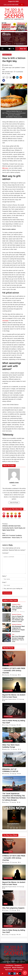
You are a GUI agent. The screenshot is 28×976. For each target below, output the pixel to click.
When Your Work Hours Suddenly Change (6, 607)
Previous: (13, 527)
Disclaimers (18, 965)
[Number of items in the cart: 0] (21, 4)
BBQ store (5, 168)
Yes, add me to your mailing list (12, 588)
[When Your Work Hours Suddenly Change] (14, 735)
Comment (5, 553)
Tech (13, 634)
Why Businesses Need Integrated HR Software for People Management (6, 627)
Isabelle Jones (8, 65)
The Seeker (6, 910)
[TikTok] (20, 973)
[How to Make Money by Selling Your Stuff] (14, 710)
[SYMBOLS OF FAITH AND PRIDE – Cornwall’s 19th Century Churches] (14, 658)
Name (4, 576)
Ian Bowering (6, 675)
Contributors (9, 965)
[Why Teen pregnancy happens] (14, 898)
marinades (5, 320)
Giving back (7, 967)
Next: (12, 535)
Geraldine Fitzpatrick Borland (10, 699)
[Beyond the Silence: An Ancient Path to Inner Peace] (14, 685)
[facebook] (9, 973)
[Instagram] (14, 973)
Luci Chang (6, 725)
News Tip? (23, 48)
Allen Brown (6, 802)
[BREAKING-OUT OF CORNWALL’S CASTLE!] (14, 759)
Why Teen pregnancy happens (13, 908)
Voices (5, 903)
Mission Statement (17, 967)
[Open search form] (13, 49)
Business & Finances (16, 614)
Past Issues (8, 969)
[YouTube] (17, 973)
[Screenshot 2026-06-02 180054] (14, 38)
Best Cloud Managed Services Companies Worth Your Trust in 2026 (6, 637)
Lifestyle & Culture (7, 54)
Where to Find (17, 969)
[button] (2, 48)
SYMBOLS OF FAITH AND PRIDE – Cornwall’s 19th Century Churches (13, 671)
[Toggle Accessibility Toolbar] (25, 973)
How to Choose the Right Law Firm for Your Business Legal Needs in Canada (6, 617)
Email (4, 582)
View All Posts (14, 502)
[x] (12, 973)
